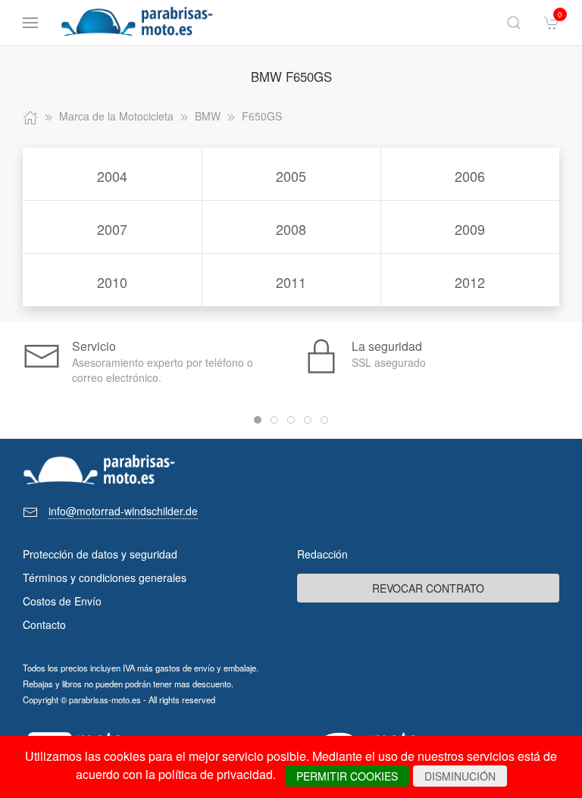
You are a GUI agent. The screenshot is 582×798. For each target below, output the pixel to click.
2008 (291, 229)
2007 (112, 229)
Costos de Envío (62, 601)
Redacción (322, 554)
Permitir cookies (347, 776)
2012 (470, 282)
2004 (112, 176)
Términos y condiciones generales (104, 577)
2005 (291, 176)
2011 (291, 282)
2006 (470, 176)
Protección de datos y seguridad (100, 554)
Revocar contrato (428, 588)
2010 (112, 282)
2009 (470, 229)
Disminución (460, 776)
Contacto (44, 624)
